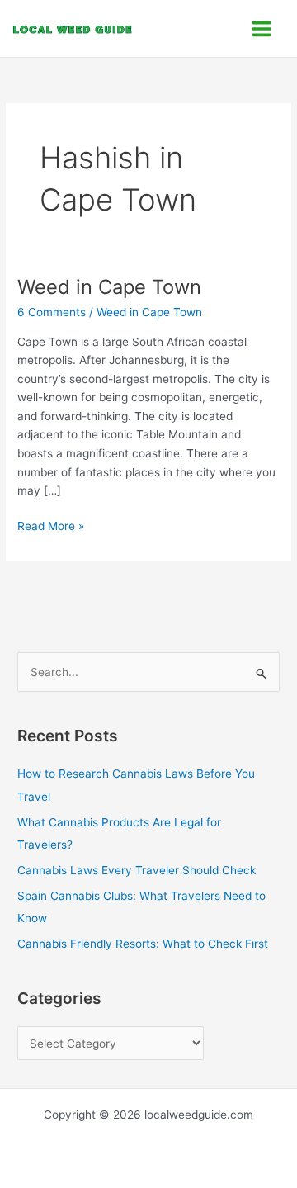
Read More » (50, 524)
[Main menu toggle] (262, 28)
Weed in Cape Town (109, 287)
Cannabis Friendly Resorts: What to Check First (142, 943)
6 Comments (51, 312)
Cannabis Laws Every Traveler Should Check (136, 870)
